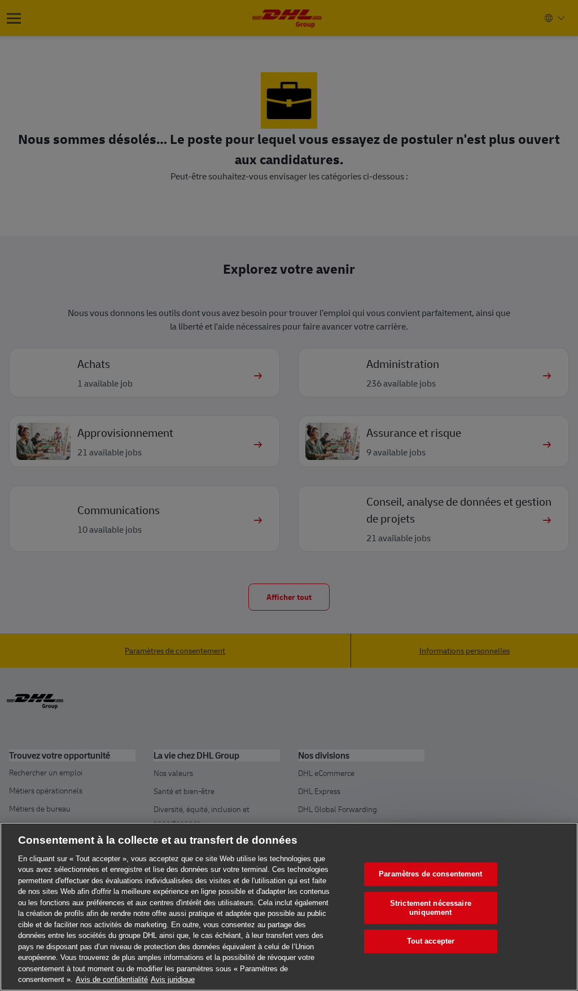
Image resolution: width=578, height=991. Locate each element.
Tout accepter (431, 941)
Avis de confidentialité (112, 979)
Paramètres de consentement (430, 874)
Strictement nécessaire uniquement (430, 908)
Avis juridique (173, 979)
